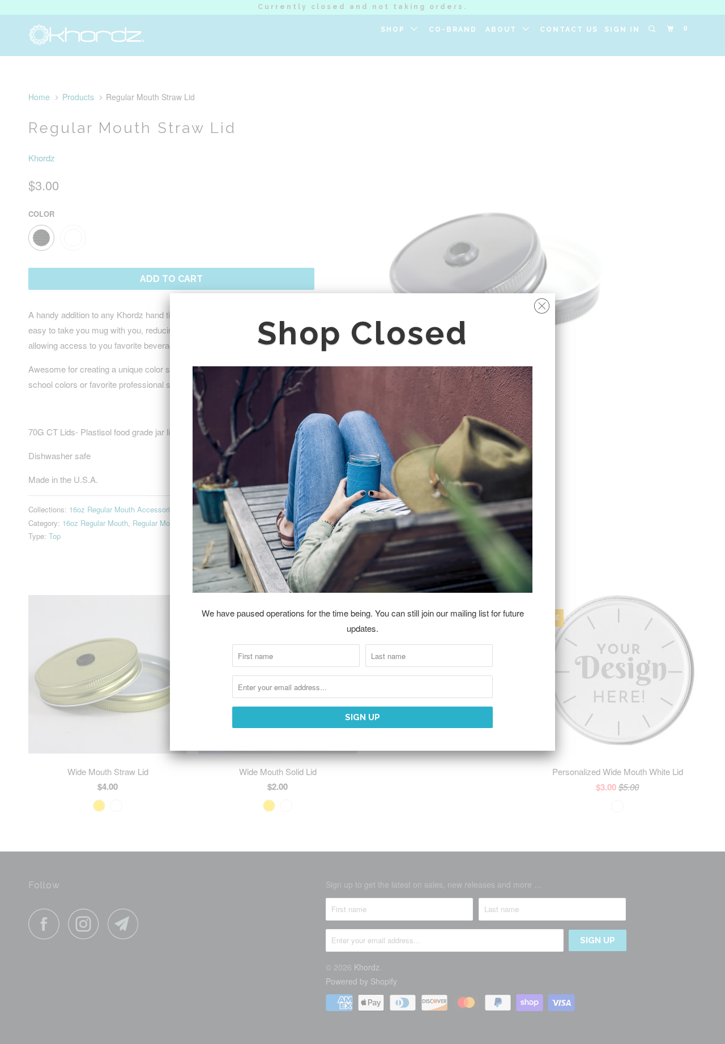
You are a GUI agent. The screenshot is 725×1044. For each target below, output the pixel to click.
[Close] (541, 303)
